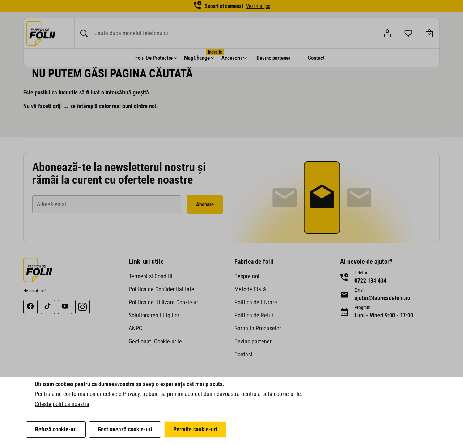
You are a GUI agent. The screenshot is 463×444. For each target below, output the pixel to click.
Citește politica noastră (62, 404)
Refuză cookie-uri (56, 429)
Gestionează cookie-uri (125, 429)
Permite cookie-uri (195, 429)
